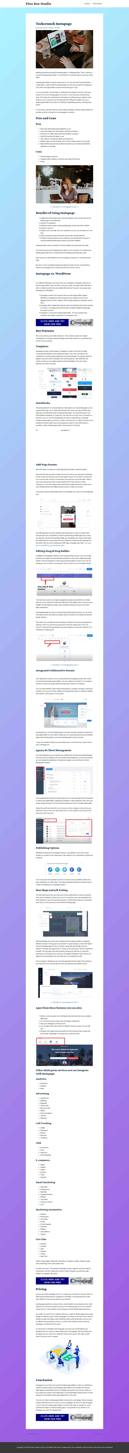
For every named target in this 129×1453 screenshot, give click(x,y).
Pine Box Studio (38, 4)
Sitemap (43, 1447)
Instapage (39, 92)
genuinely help (63, 897)
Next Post (98, 1434)
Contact (87, 4)
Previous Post (31, 1434)
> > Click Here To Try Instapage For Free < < (64, 207)
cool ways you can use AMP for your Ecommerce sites (63, 544)
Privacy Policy (97, 4)
